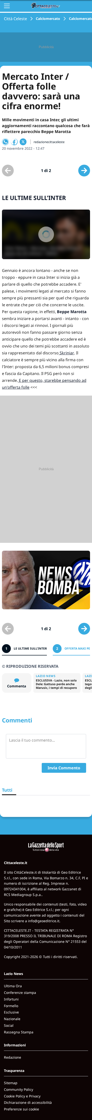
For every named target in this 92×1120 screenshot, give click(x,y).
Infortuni (11, 999)
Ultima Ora (13, 986)
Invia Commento (64, 768)
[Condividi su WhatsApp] (5, 141)
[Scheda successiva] (84, 170)
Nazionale (12, 1018)
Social (8, 1025)
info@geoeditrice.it (43, 921)
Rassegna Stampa (18, 1032)
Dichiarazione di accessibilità (28, 1102)
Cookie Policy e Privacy (22, 1096)
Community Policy (18, 1089)
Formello (11, 1005)
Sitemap (10, 1082)
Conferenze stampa (20, 992)
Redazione (12, 1057)
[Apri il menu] (7, 6)
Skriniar (66, 353)
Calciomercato (48, 18)
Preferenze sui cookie (21, 1109)
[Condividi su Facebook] (14, 141)
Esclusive (11, 1012)
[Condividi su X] (23, 141)
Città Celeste (15, 18)
